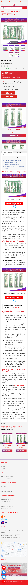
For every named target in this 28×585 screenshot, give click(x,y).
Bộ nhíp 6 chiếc (15, 428)
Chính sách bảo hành (6, 508)
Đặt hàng (9, 93)
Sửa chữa (3, 468)
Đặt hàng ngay (14, 135)
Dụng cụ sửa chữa (6, 13)
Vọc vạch (3, 466)
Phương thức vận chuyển (7, 499)
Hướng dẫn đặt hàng (6, 501)
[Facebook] (14, 570)
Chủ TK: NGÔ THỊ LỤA (6, 486)
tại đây (17, 307)
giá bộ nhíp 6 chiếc (17, 426)
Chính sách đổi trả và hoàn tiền (8, 506)
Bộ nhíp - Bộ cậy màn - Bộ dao (10, 14)
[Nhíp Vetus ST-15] (14, 116)
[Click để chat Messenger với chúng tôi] (4, 572)
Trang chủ (3, 11)
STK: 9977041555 (5, 489)
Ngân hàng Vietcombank (7, 491)
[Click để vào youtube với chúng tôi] (4, 568)
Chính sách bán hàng (8, 495)
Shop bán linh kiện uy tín (7, 476)
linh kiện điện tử (19, 385)
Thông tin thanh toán (8, 483)
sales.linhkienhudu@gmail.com (18, 1)
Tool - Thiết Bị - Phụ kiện (14, 11)
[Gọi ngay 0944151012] (4, 581)
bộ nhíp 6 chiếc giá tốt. (6, 426)
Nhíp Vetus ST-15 (14, 130)
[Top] (25, 579)
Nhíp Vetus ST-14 (21, 445)
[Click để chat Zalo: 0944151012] (4, 577)
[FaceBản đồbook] (14, 550)
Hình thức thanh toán (6, 504)
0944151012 (5, 1)
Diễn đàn (4, 462)
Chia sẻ (3, 473)
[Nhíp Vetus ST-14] (21, 438)
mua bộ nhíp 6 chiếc (6, 428)
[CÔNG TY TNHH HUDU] (14, 4)
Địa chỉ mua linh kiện (6, 479)
